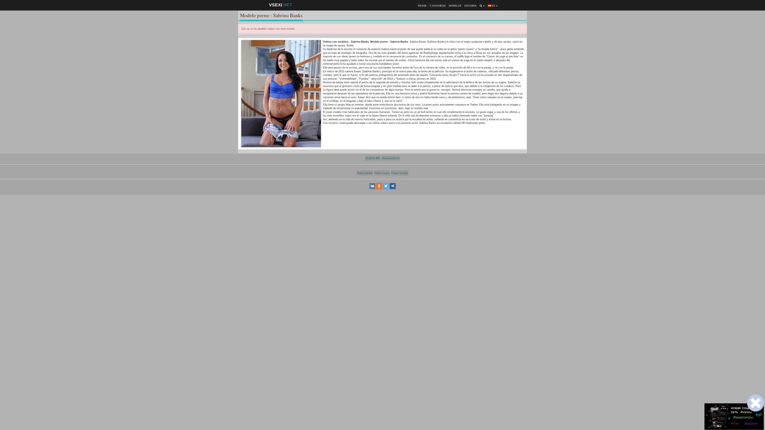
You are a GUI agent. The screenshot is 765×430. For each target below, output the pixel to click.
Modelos (455, 5)
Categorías (438, 5)
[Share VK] (372, 186)
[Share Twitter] (386, 186)
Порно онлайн (399, 173)
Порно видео (382, 173)
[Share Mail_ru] (393, 186)
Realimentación (391, 158)
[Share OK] (379, 186)
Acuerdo (373, 158)
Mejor (422, 5)
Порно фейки (365, 173)
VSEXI (280, 4)
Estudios (470, 5)
